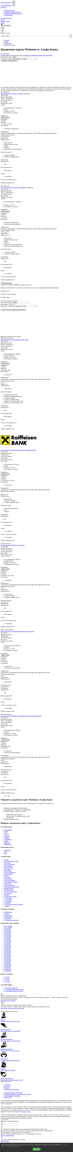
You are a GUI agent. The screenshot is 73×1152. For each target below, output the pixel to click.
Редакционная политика (11, 1089)
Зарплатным (8, 915)
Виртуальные (8, 874)
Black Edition (8, 830)
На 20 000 (7, 934)
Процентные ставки (10, 896)
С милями (7, 903)
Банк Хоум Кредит (28, 631)
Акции (6, 859)
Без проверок (8, 866)
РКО (51, 55)
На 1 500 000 (8, 927)
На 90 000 (7, 968)
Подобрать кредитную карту (9, 60)
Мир (5, 853)
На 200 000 (7, 935)
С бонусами (7, 898)
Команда (7, 1088)
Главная (6, 40)
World (6, 841)
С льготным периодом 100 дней (14, 989)
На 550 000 (7, 951)
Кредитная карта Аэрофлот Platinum (12, 93)
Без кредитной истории (11, 861)
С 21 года (7, 982)
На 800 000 (7, 964)
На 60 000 (7, 953)
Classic (6, 831)
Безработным (8, 912)
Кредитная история (6, 59)
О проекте (7, 1084)
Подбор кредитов (9, 10)
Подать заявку (5, 117)
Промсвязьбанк (37, 716)
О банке (3, 55)
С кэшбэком (8, 901)
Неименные (7, 844)
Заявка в (5, 1141)
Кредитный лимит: (6, 302)
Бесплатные (7, 871)
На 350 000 (7, 942)
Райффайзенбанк (31, 450)
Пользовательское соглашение (13, 1092)
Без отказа (7, 863)
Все (2, 994)
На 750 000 (7, 961)
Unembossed (8, 839)
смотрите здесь (25, 1111)
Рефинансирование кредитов (13, 13)
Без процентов (8, 867)
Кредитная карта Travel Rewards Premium (13, 450)
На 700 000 (7, 960)
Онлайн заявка (8, 890)
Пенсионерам (8, 917)
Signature (7, 836)
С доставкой (8, 899)
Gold (5, 833)
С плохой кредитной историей (13, 904)
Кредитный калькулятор (11, 887)
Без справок (7, 869)
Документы (7, 883)
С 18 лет (6, 977)
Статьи (3, 20)
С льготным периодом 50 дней (13, 991)
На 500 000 (7, 950)
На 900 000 (7, 969)
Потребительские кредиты (12, 12)
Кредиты (3, 7)
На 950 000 (7, 971)
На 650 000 (7, 956)
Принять (36, 1149)
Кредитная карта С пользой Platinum (12, 631)
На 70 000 (7, 958)
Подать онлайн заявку (7, 1135)
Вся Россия (7, 25)
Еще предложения (6, 283)
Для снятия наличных (11, 882)
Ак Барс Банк (20, 545)
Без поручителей (9, 864)
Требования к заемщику (11, 920)
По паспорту (8, 893)
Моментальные (9, 888)
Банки (2, 23)
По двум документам (10, 891)
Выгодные (7, 877)
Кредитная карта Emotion (8, 545)
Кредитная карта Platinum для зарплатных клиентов (16, 716)
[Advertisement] (36, 74)
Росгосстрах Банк (23, 339)
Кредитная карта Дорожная (9, 339)
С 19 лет (6, 978)
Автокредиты (8, 15)
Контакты (7, 1086)
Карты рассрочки (9, 885)
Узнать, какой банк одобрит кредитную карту (13, 310)
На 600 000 (7, 955)
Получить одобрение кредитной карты (12, 1008)
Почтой (6, 895)
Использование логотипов (12, 1096)
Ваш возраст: (5, 304)
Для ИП (6, 913)
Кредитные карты (6, 18)
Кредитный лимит (6, 57)
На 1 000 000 (8, 926)
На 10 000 (7, 929)
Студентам (7, 918)
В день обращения (9, 872)
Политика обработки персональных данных (17, 1094)
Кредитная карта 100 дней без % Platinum (13, 187)
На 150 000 (7, 932)
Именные (7, 842)
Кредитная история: (7, 306)
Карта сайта (7, 1097)
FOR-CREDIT (6, 2)
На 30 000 (7, 939)
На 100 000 (7, 931)
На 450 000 (7, 947)
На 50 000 (7, 948)
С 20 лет (6, 980)
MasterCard (7, 850)
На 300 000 (7, 940)
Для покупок (8, 879)
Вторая (6, 875)
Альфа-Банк (8, 43)
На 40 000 (7, 943)
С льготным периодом (11, 988)
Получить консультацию (8, 1000)
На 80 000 (7, 963)
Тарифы (6, 906)
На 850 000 (7, 966)
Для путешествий (9, 880)
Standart (6, 838)
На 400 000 (7, 945)
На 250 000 (7, 937)
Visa (5, 852)
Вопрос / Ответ (5, 21)
